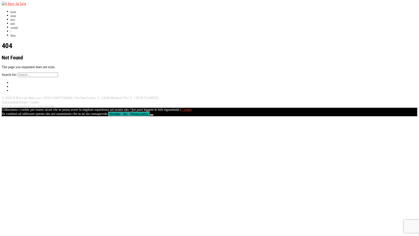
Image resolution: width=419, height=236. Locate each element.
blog (12, 19)
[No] (151, 115)
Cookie (34, 102)
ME (52, 106)
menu (13, 15)
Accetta (115, 114)
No (125, 114)
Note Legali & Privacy (15, 102)
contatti (14, 27)
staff (12, 23)
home (13, 11)
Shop (13, 35)
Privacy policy (139, 114)
